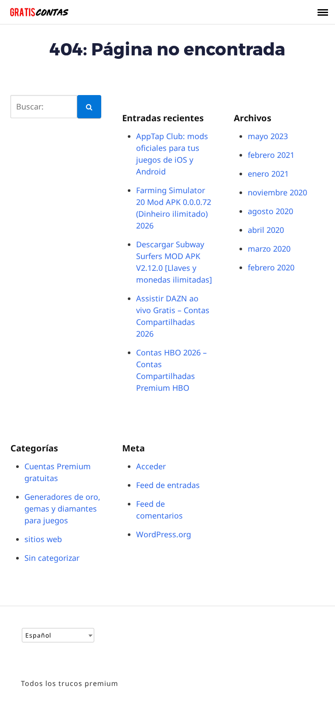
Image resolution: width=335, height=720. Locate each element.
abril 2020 (266, 230)
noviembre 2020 (277, 192)
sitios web (43, 539)
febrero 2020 (271, 267)
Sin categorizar (51, 558)
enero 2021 (268, 173)
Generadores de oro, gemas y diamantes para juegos (62, 508)
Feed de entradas (168, 485)
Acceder (151, 466)
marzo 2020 (269, 248)
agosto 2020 (270, 211)
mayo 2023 (268, 136)
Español (38, 635)
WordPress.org (163, 534)
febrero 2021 (271, 155)
